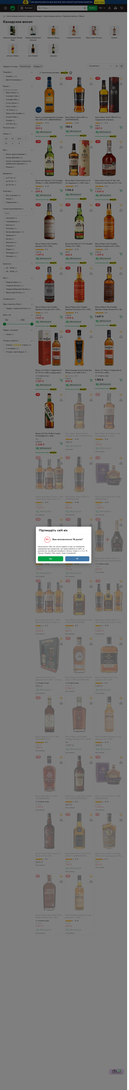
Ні (77, 559)
